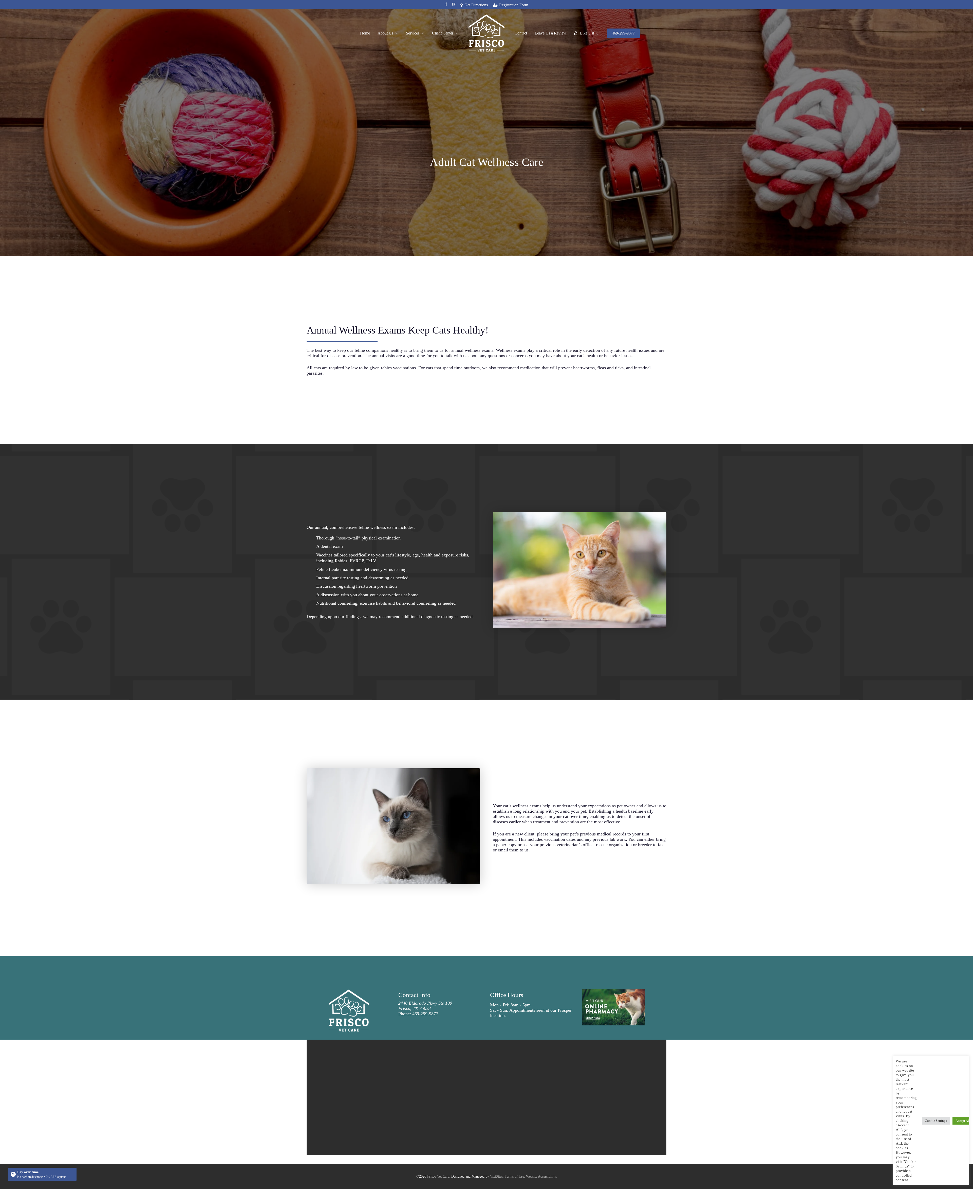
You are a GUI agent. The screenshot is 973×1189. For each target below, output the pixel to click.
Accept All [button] (963, 1121)
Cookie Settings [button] (936, 1121)
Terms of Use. (515, 1176)
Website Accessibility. (541, 1176)
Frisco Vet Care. (438, 1176)
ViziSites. (497, 1176)
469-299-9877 (425, 1013)
